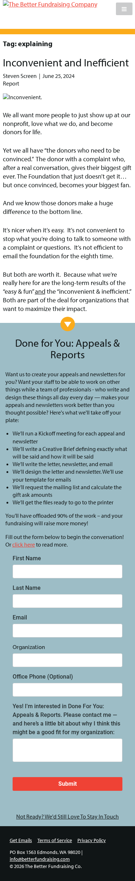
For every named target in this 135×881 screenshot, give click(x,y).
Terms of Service (54, 840)
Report (11, 83)
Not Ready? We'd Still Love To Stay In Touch (67, 816)
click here (23, 544)
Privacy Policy (91, 840)
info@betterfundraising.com (40, 859)
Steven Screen (20, 75)
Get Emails (21, 840)
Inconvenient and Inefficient (66, 62)
